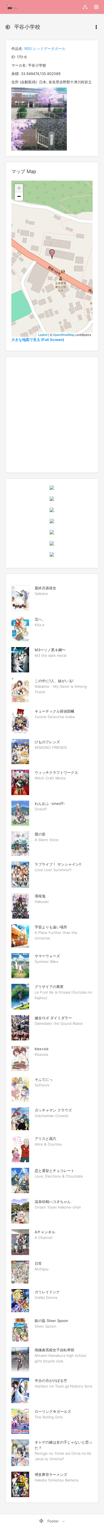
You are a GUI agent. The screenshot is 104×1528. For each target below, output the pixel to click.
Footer (53, 1521)
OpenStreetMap (63, 334)
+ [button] (19, 188)
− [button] (19, 196)
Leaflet (42, 334)
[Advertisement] (52, 414)
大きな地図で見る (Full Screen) (37, 339)
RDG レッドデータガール (44, 48)
